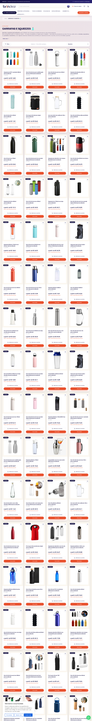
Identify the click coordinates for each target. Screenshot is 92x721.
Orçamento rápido (83, 12)
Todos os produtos (10, 12)
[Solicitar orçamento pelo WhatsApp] (89, 718)
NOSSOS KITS (20, 14)
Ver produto (12, 87)
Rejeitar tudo (19, 715)
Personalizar (9, 715)
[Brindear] (9, 6)
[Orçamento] (88, 6)
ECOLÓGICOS (46, 11)
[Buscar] (68, 6)
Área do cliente (77, 6)
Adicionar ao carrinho (13, 83)
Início (6, 18)
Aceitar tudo (28, 715)
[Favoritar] (21, 50)
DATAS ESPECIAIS (56, 11)
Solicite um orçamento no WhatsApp (82, 1)
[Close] (33, 702)
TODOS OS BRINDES (37, 11)
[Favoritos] (84, 6)
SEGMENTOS (66, 11)
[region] (18, 709)
